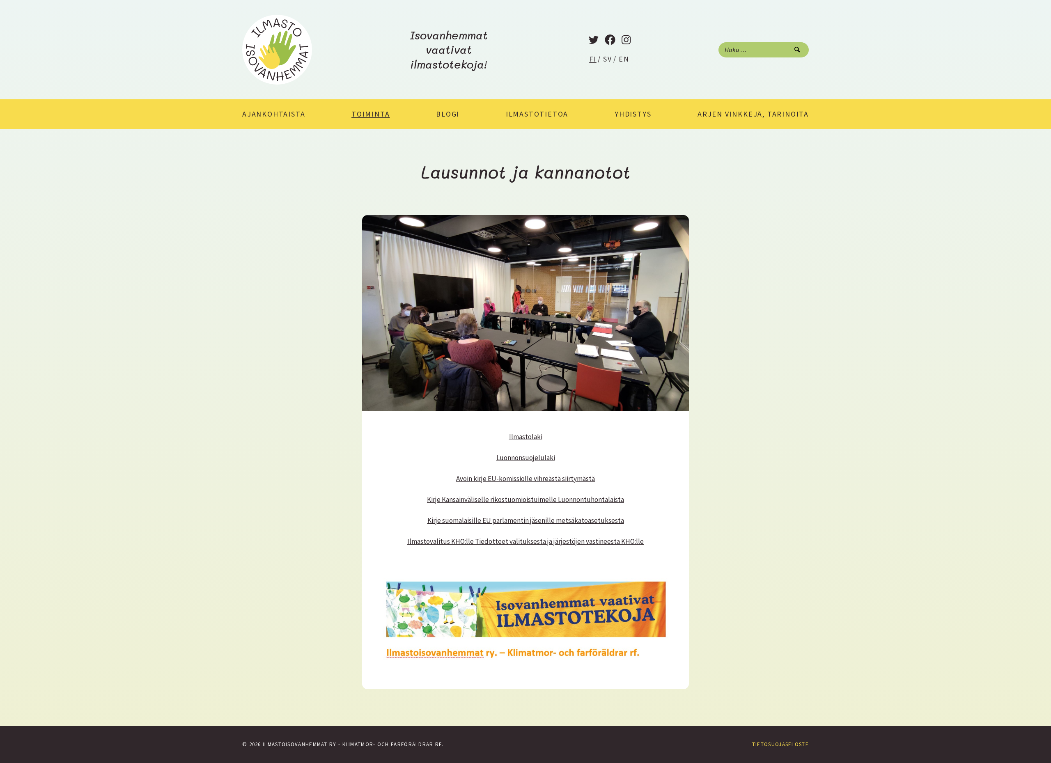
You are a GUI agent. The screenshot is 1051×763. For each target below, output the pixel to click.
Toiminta (370, 114)
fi (593, 59)
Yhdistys (633, 114)
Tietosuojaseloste (780, 744)
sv (607, 59)
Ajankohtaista (273, 114)
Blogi (447, 114)
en (624, 59)
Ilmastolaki (525, 436)
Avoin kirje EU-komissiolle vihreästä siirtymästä (525, 478)
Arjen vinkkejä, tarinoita (753, 114)
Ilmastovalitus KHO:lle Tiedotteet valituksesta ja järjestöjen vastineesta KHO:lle (525, 541)
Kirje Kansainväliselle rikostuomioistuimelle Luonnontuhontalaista (525, 499)
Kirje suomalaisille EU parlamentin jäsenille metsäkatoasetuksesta (525, 520)
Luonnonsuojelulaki (525, 457)
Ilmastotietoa (537, 114)
